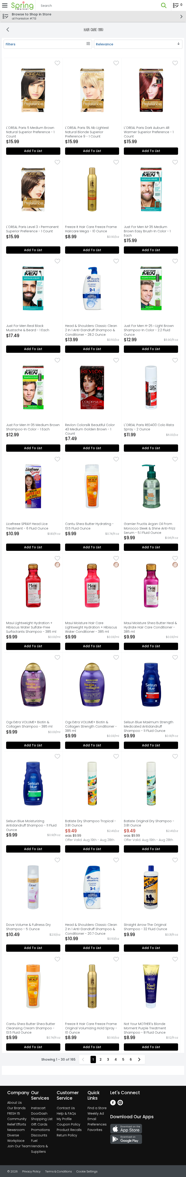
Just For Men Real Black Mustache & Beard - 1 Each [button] (27, 328)
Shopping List (42, 1119)
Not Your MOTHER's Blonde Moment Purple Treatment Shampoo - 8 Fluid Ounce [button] (145, 1028)
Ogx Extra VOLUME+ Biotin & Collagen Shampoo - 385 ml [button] (29, 724)
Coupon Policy (68, 1124)
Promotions (40, 1130)
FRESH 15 (13, 1113)
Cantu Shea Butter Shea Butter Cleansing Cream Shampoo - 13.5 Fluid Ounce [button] (30, 1028)
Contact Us (66, 1108)
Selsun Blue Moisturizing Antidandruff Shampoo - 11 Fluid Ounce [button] (31, 825)
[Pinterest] (120, 1104)
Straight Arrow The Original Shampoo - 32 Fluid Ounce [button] (145, 927)
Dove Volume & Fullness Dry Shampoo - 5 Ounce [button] (28, 927)
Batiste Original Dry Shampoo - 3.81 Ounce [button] (149, 823)
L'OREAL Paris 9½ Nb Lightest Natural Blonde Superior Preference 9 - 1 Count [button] (87, 132)
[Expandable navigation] (5, 5)
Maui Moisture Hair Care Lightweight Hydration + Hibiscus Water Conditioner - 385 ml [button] (91, 627)
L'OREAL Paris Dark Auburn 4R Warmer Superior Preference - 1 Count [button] (149, 132)
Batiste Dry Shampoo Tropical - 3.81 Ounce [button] (90, 823)
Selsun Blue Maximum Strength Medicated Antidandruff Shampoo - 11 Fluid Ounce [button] (148, 726)
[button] (164, 5)
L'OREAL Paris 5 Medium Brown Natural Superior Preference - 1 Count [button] (30, 132)
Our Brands (16, 1108)
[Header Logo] (21, 5)
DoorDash (39, 1113)
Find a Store (97, 1108)
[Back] (7, 30)
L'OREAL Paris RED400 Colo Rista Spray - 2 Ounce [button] (149, 427)
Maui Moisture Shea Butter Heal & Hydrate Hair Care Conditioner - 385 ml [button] (150, 627)
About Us (14, 1102)
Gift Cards (39, 1124)
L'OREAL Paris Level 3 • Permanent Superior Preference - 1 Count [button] (32, 229)
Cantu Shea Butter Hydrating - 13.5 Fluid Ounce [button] (89, 526)
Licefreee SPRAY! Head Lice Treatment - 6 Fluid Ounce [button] (27, 526)
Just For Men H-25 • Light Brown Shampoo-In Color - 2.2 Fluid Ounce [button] (149, 330)
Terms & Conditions (58, 1171)
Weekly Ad (96, 1113)
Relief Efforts (16, 1124)
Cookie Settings (87, 1171)
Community (17, 1119)
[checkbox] (57, 63)
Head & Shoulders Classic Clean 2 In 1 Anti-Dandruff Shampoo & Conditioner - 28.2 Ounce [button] (91, 330)
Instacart (38, 1108)
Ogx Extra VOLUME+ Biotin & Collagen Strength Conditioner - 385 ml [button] (91, 726)
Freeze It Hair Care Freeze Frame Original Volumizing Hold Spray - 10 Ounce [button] (91, 1028)
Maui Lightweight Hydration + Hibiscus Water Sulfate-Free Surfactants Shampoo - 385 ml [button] (31, 627)
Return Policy (67, 1135)
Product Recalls (69, 1130)
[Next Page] (140, 1059)
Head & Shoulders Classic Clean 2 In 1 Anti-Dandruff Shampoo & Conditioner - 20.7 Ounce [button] (91, 929)
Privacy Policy (31, 1171)
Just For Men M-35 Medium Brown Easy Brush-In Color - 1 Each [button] (147, 231)
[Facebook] (113, 1104)
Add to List (33, 151)
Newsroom (16, 1130)
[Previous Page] (84, 1059)
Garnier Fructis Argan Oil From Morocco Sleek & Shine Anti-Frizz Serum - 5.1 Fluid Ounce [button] (149, 528)
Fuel (34, 1140)
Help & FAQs (66, 1113)
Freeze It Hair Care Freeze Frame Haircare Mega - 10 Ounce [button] (91, 229)
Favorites (95, 1130)
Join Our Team (19, 1146)
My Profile (64, 1119)
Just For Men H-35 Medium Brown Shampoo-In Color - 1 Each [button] (33, 427)
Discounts (39, 1135)
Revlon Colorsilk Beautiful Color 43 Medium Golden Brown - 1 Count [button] (90, 429)
